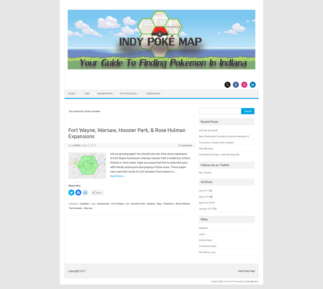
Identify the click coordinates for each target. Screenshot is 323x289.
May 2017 (204, 196)
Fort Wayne (117, 203)
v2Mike (76, 145)
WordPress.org (207, 252)
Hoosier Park (138, 203)
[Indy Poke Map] (161, 68)
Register (203, 228)
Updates (84, 203)
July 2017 (204, 190)
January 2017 (206, 208)
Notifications (128, 93)
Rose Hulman (183, 203)
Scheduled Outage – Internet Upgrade (219, 154)
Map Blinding (206, 148)
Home (71, 93)
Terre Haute (75, 208)
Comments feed (207, 246)
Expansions (153, 93)
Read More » (117, 176)
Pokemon (168, 203)
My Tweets (205, 172)
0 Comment (185, 145)
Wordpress (252, 281)
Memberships (105, 93)
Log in (202, 234)
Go (127, 203)
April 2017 (204, 202)
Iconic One (217, 281)
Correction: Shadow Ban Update (216, 142)
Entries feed (205, 240)
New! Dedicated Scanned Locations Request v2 (224, 136)
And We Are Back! (208, 130)
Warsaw (88, 208)
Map (87, 93)
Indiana (151, 203)
